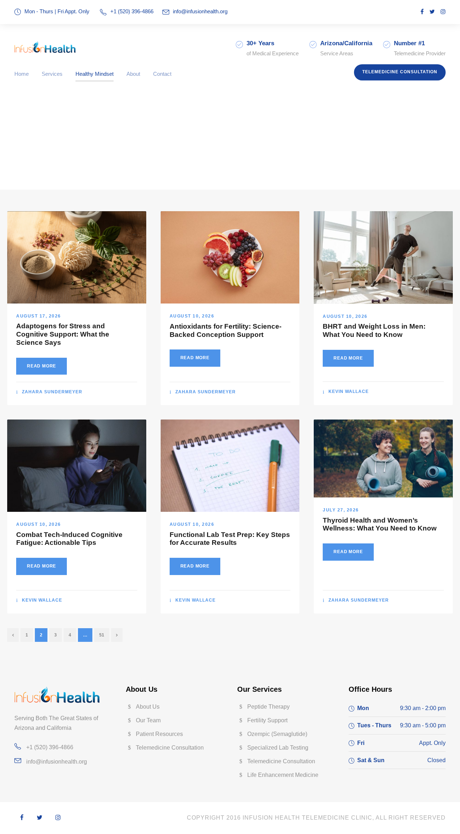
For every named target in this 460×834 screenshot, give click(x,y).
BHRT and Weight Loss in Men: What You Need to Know (374, 330)
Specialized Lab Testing (277, 748)
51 (101, 635)
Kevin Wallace (348, 391)
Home (21, 74)
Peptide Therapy (268, 707)
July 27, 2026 (341, 510)
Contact (162, 74)
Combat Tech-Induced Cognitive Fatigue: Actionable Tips (69, 539)
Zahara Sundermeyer (52, 392)
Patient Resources (159, 734)
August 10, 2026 (192, 316)
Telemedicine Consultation (399, 71)
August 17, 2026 (38, 316)
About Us (148, 707)
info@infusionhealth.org (200, 11)
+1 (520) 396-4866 (49, 747)
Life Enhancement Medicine (282, 775)
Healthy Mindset (94, 74)
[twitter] (432, 12)
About (133, 74)
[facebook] (422, 12)
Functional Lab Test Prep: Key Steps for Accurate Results (230, 539)
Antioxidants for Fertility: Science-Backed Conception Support (225, 330)
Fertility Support (267, 720)
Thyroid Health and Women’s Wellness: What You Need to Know (380, 524)
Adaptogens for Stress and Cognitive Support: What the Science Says (62, 334)
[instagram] (443, 12)
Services (52, 74)
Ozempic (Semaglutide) (277, 734)
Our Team (148, 720)
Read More (41, 366)
